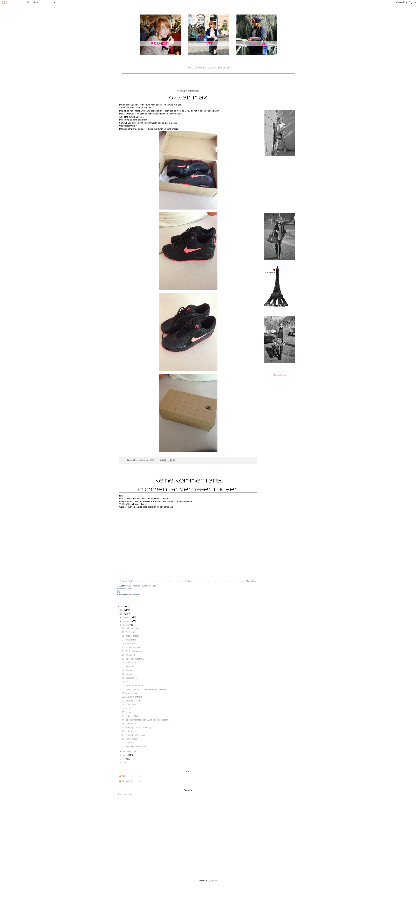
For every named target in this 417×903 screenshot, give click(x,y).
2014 (122, 606)
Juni (124, 763)
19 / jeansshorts (129, 663)
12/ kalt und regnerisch (132, 697)
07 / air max (127, 712)
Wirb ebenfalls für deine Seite (128, 595)
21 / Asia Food (128, 655)
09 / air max (127, 708)
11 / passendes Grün (131, 701)
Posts (123, 776)
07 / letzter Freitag (130, 716)
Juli (124, 759)
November (127, 621)
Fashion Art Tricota (124, 589)
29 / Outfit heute (129, 632)
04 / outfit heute (129, 731)
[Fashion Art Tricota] (118, 592)
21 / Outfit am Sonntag (132, 651)
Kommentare (127, 781)
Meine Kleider (279, 375)
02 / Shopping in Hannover (134, 746)
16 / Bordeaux (128, 670)
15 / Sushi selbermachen (133, 685)
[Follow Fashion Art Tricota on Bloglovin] (276, 306)
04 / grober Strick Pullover (133, 735)
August (125, 755)
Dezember (127, 617)
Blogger (213, 881)
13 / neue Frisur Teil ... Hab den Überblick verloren (144, 689)
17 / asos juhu (128, 666)
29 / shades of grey (130, 636)
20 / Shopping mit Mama (133, 659)
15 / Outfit (126, 682)
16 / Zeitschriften (129, 678)
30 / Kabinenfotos (130, 628)
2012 (122, 614)
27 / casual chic (129, 640)
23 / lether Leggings (131, 647)
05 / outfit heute (129, 723)
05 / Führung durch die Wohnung (136, 727)
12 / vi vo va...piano (130, 693)
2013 (122, 610)
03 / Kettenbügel (129, 739)
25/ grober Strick (129, 643)
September (127, 751)
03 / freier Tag (128, 743)
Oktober (126, 625)
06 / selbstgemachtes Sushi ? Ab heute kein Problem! (145, 720)
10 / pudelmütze (129, 704)
